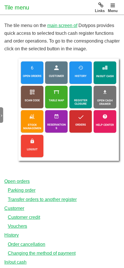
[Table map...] (56, 96)
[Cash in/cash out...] (104, 73)
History (11, 235)
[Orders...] (80, 121)
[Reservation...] (56, 121)
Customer (14, 208)
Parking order (21, 190)
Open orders (17, 181)
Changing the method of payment (42, 253)
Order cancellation (26, 244)
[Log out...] (32, 146)
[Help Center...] (105, 121)
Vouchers (17, 226)
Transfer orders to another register (42, 199)
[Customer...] (56, 72)
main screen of (62, 25)
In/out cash (15, 262)
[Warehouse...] (32, 121)
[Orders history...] (80, 72)
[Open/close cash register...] (80, 96)
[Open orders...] (32, 72)
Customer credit (24, 217)
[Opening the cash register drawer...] (104, 97)
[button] (4, 115)
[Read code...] (32, 97)
